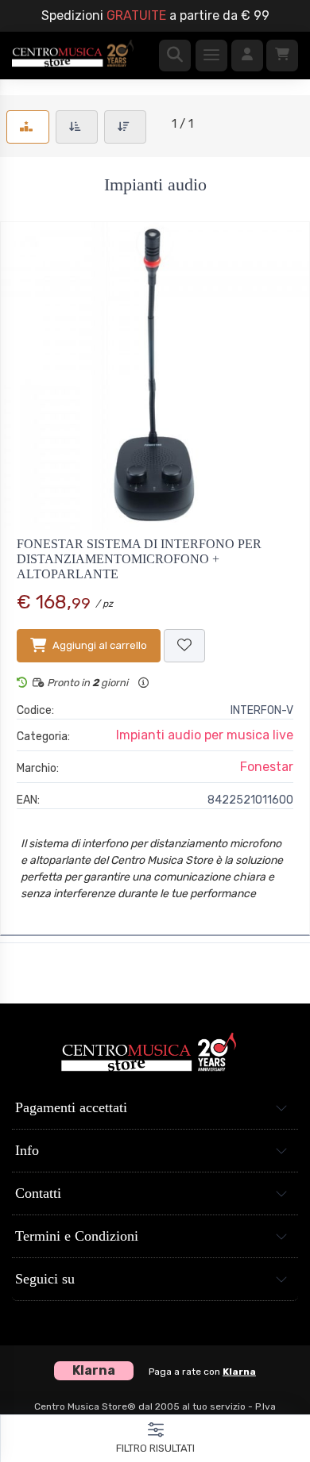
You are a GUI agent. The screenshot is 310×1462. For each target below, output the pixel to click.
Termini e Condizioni (76, 1236)
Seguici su (45, 1279)
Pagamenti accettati (71, 1107)
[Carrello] (282, 55)
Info (27, 1150)
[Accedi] (247, 55)
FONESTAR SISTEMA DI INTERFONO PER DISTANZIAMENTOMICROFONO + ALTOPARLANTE (139, 559)
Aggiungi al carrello (99, 645)
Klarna (239, 1371)
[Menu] (211, 55)
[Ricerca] (175, 55)
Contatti (38, 1193)
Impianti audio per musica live (204, 735)
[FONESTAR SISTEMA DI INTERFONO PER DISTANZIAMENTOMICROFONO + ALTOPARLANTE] (155, 376)
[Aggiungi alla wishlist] (184, 645)
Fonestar (266, 766)
